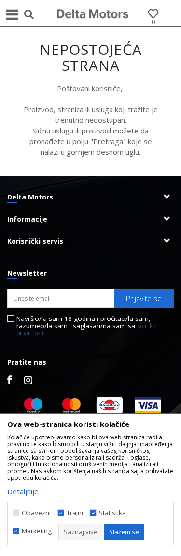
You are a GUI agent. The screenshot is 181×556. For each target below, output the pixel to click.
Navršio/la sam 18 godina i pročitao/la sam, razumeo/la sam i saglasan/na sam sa (88, 326)
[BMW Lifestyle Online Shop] (93, 13)
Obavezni (36, 512)
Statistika (112, 512)
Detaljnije (23, 491)
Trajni (75, 512)
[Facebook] (9, 379)
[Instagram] (28, 380)
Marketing (37, 531)
